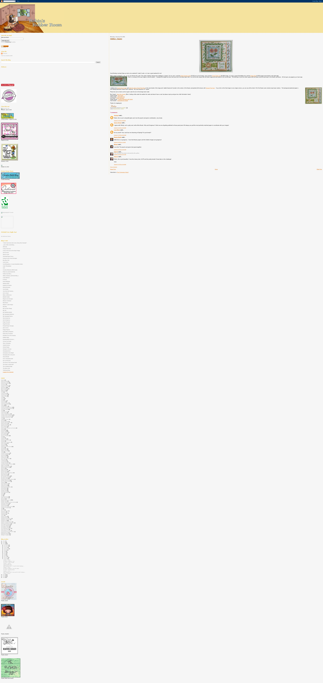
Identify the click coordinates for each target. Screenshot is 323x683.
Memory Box (4, 471)
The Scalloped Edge (7, 366)
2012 (4, 542)
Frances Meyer (4, 432)
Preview (3, 42)
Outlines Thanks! (6, 573)
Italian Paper (4, 449)
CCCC (2, 398)
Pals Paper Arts (4, 483)
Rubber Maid (6, 337)
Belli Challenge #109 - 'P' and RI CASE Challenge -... (14, 566)
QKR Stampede (4, 497)
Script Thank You (216, 75)
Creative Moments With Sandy (10, 269)
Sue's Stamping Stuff (8, 358)
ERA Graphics (4, 425)
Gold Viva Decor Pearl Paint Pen (137, 88)
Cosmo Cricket (4, 409)
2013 (4, 541)
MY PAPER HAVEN (7, 312)
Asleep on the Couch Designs (10, 258)
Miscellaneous (4, 473)
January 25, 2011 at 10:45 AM (120, 135)
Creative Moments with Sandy (125, 99)
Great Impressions (5, 440)
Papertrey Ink (4, 485)
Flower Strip (253, 75)
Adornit (2, 380)
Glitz (2, 436)
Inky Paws (120, 95)
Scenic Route (4, 505)
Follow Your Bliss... (7, 273)
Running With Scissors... (8, 339)
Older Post (319, 169)
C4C (2, 392)
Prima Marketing (5, 492)
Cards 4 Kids (4, 396)
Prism (2, 493)
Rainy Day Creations (8, 333)
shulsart (116, 115)
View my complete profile (7, 55)
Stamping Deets (7, 350)
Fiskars (2, 429)
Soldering (3, 514)
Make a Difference (7, 295)
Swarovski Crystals (122, 88)
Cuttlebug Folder (5, 419)
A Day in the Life (7, 248)
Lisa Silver (117, 130)
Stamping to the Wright (8, 352)
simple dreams (6, 345)
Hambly (3, 441)
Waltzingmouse (4, 532)
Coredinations (4, 406)
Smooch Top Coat (210, 88)
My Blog (5, 306)
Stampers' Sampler (5, 519)
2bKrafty (5, 246)
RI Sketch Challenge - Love (9, 561)
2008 (4, 577)
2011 (4, 543)
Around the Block (5, 385)
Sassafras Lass (4, 504)
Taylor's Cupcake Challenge (7, 522)
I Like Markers (6, 277)
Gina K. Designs (4, 435)
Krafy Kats (3, 459)
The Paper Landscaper (8, 364)
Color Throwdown (7, 266)
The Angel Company (5, 524)
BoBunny (3, 390)
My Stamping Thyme (8, 316)
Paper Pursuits (6, 322)
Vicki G (116, 151)
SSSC (2, 515)
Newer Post (113, 169)
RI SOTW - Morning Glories (9, 569)
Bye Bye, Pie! (6, 260)
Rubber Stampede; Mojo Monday (8, 502)
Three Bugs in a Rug (6, 530)
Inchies (2, 447)
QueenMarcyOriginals (8, 331)
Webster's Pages (5, 533)
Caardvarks (3, 393)
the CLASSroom (7, 360)
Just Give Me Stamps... (8, 291)
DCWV (2, 420)
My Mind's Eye (4, 478)
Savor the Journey (121, 94)
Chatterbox (3, 400)
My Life (4, 310)
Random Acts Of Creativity (9, 335)
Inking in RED (6, 283)
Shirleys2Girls (4, 513)
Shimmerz (3, 512)
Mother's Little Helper (8, 304)
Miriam (116, 144)
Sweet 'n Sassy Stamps (6, 521)
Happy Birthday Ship (7, 564)
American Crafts (4, 382)
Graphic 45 (3, 438)
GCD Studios (4, 433)
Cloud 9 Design (4, 402)
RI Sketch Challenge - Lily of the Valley (11, 568)
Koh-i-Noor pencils (5, 458)
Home (216, 169)
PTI (2, 495)
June (5, 552)
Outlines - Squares (116, 38)
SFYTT (2, 509)
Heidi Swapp (4, 443)
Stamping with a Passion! (9, 354)
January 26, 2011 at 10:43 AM (120, 149)
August (5, 550)
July (5, 551)
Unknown (5, 53)
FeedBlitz (13, 42)
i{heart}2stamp (6, 287)
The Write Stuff (6, 368)
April (5, 554)
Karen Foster (4, 456)
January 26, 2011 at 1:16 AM (120, 142)
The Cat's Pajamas (5, 525)
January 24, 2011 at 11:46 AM (120, 127)
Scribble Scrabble (5, 507)
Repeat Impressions (5, 500)
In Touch (5, 279)
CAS (2, 397)
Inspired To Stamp (7, 285)
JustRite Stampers (5, 453)
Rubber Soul (4, 501)
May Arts (3, 468)
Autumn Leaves (4, 386)
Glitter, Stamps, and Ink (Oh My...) (11, 275)
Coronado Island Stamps (6, 408)
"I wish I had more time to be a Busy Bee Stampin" (15, 242)
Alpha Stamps (4, 381)
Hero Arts (3, 444)
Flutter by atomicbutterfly (9, 271)
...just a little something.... (9, 244)
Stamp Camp (4, 516)
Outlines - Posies (6, 559)
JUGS (2, 452)
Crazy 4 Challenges (5, 413)
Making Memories (116, 108)
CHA (2, 399)
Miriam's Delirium (7, 300)
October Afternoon (5, 480)
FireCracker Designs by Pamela (8, 428)
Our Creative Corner (5, 481)
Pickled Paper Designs (8, 325)
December (6, 545)
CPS (4, 268)
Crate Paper (4, 412)
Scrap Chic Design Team (6, 506)
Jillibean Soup (4, 450)
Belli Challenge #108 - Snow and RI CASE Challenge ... (14, 572)
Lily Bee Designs (5, 462)
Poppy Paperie (6, 329)
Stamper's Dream (7, 349)
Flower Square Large (186, 75)
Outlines (122, 108)
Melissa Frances (5, 470)
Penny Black (4, 488)
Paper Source (4, 484)
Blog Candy (3, 389)
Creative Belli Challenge (6, 414)
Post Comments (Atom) (123, 172)
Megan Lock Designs (8, 298)
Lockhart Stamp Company (7, 464)
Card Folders (4, 395)
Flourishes (3, 430)
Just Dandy (5, 289)
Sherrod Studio (4, 510)
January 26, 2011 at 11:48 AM (120, 164)
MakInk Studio (6, 296)
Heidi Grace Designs (6, 442)
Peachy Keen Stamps (6, 486)
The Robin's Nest (5, 527)
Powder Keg (4, 490)
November (6, 546)
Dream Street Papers (6, 422)
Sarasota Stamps (5, 503)
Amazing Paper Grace (8, 256)
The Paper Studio (5, 526)
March (5, 556)
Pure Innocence (4, 496)
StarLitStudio (6, 356)
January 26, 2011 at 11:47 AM (120, 154)
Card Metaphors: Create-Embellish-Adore (13, 264)
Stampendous (4, 517)
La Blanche (3, 460)
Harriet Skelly (118, 137)
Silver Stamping (120, 98)
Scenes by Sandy (7, 341)
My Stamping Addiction (8, 314)
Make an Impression (5, 466)
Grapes (2, 437)
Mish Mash (5, 302)
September (6, 548)
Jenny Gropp (117, 122)
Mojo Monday (4, 474)
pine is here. (6, 327)
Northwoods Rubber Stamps (7, 479)
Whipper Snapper (5, 534)
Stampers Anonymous (6, 518)
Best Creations (4, 388)
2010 (4, 574)
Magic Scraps (4, 465)
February (6, 557)
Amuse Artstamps (5, 383)
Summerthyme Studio (122, 100)
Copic (2, 405)
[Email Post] (127, 107)
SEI (2, 508)
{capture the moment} (8, 372)
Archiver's (3, 384)
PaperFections (6, 323)
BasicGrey (3, 387)
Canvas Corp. (4, 394)
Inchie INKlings (6, 281)
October (5, 547)
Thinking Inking (6, 370)
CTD (2, 418)
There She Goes (5, 529)
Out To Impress (6, 320)
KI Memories (4, 457)
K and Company (4, 454)
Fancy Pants (4, 426)
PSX (2, 494)
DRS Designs (4, 423)
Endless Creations (5, 424)
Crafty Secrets (4, 411)
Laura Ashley (4, 461)
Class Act (3, 401)
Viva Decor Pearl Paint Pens (7, 531)
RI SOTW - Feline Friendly (8, 562)
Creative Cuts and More (6, 416)
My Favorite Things (7, 308)
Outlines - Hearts (6, 567)
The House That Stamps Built (10, 362)
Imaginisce (3, 445)
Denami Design (4, 421)
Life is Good (5, 293)
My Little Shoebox (5, 477)
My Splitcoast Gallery (6, 236)
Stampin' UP (4, 520)
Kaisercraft (3, 455)
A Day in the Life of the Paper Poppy (11, 250)
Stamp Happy (6, 347)
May (5, 553)
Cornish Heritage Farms (6, 407)
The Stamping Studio (6, 528)
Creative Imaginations (6, 417)
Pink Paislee (4, 489)
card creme (5, 262)
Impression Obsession (6, 446)
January (5, 558)
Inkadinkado (4, 448)
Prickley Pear (4, 491)
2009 (4, 576)
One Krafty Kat (121, 96)
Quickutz (3, 498)
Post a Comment (113, 167)
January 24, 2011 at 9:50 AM (120, 120)
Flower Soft (3, 431)
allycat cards (6, 254)
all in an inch (6, 252)
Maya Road (3, 469)
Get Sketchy (4, 434)
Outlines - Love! (6, 571)
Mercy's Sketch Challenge (7, 472)
